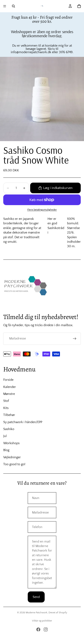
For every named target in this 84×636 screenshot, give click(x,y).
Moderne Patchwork (36, 612)
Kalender (9, 387)
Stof (6, 401)
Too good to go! (14, 464)
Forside (8, 380)
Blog (6, 450)
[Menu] (4, 6)
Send (36, 597)
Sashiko (8, 429)
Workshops (11, 443)
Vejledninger (12, 457)
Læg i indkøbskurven (58, 188)
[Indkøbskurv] (79, 6)
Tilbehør (9, 415)
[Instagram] (45, 629)
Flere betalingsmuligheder (42, 209)
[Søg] (13, 6)
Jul (5, 436)
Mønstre (9, 394)
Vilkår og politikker (42, 620)
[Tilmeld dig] (74, 338)
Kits (6, 408)
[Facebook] (38, 629)
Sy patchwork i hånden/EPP (22, 422)
